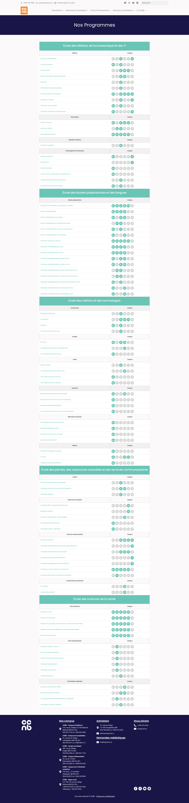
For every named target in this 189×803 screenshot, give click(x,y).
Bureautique (75, 117)
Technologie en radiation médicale (50, 704)
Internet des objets (46, 168)
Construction (75, 308)
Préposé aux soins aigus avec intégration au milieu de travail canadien (61, 623)
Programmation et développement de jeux (53, 180)
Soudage (43, 457)
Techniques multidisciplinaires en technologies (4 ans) (56, 294)
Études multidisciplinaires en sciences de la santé (55, 223)
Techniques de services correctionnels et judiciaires (55, 488)
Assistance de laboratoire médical (50, 687)
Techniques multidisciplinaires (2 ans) (51, 247)
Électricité (43, 342)
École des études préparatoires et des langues (95, 193)
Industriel (75, 388)
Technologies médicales (74, 681)
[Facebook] (125, 2)
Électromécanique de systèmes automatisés (53, 393)
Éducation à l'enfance (46, 540)
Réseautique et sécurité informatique (51, 186)
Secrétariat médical (46, 128)
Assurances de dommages (48, 58)
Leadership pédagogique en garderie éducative (54, 563)
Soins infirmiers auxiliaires (48, 635)
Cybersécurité (44, 162)
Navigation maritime (46, 511)
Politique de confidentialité (105, 796)
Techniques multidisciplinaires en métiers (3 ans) (55, 264)
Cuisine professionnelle (47, 592)
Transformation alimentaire (74, 581)
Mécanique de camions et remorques (51, 434)
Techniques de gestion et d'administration (53, 111)
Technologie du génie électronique (50, 354)
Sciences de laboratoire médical (50, 693)
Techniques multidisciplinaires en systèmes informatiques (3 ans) (60, 282)
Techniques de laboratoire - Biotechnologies (53, 517)
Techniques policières (46, 494)
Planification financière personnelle (51, 88)
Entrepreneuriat (45, 70)
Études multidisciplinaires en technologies (53, 235)
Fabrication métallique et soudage (50, 451)
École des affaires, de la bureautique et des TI (94, 46)
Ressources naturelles (75, 500)
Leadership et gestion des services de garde (53, 552)
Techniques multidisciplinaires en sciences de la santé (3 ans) (58, 276)
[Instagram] (129, 2)
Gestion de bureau (46, 122)
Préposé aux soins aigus (47, 618)
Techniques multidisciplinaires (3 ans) (51, 252)
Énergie (74, 337)
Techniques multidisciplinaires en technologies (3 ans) (56, 288)
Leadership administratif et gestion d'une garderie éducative (58, 546)
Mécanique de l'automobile (48, 440)
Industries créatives (75, 140)
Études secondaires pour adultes (50, 241)
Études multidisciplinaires (48, 211)
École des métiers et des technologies (94, 301)
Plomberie (43, 325)
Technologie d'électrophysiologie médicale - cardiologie (56, 698)
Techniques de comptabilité (48, 105)
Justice (74, 477)
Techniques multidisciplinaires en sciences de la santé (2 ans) (58, 270)
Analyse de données (46, 156)
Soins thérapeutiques (75, 641)
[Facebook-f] (135, 788)
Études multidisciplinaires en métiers (51, 217)
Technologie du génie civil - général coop (52, 371)
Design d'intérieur (45, 365)
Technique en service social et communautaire (54, 569)
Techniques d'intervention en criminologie (52, 482)
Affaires (74, 53)
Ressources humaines (47, 100)
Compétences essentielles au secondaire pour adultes (56, 205)
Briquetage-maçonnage (47, 313)
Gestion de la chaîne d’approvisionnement (53, 76)
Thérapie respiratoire (46, 676)
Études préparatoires (74, 200)
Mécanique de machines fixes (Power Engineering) (55, 399)
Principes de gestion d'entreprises (50, 94)
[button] (58, 10)
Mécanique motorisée (75, 417)
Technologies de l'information (74, 151)
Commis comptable (46, 64)
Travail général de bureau (48, 134)
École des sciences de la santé (94, 599)
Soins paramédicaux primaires (49, 652)
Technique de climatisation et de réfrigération (54, 348)
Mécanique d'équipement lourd (49, 428)
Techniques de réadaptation (48, 664)
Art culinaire (44, 586)
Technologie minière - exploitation (50, 529)
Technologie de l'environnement (49, 523)
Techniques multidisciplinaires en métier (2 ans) (54, 258)
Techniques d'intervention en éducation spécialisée (55, 575)
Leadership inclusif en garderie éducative (52, 557)
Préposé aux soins (46, 612)
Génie (75, 359)
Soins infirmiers (75, 606)
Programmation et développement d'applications (55, 174)
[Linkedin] (137, 2)
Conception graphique (47, 145)
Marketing (43, 82)
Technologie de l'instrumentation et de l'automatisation (57, 411)
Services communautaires (75, 534)
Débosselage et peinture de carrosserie (52, 422)
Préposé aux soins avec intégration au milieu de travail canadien (59, 629)
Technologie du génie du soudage (50, 382)
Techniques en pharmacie (48, 670)
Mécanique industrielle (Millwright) (50, 405)
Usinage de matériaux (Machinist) (50, 463)
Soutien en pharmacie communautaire (52, 658)
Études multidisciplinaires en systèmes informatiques (56, 229)
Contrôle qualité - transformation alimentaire (54, 505)
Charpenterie (44, 319)
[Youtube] (133, 2)
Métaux (74, 445)
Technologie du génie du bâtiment (50, 377)
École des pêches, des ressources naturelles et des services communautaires (94, 470)
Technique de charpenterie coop (50, 331)
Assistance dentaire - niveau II (49, 646)
